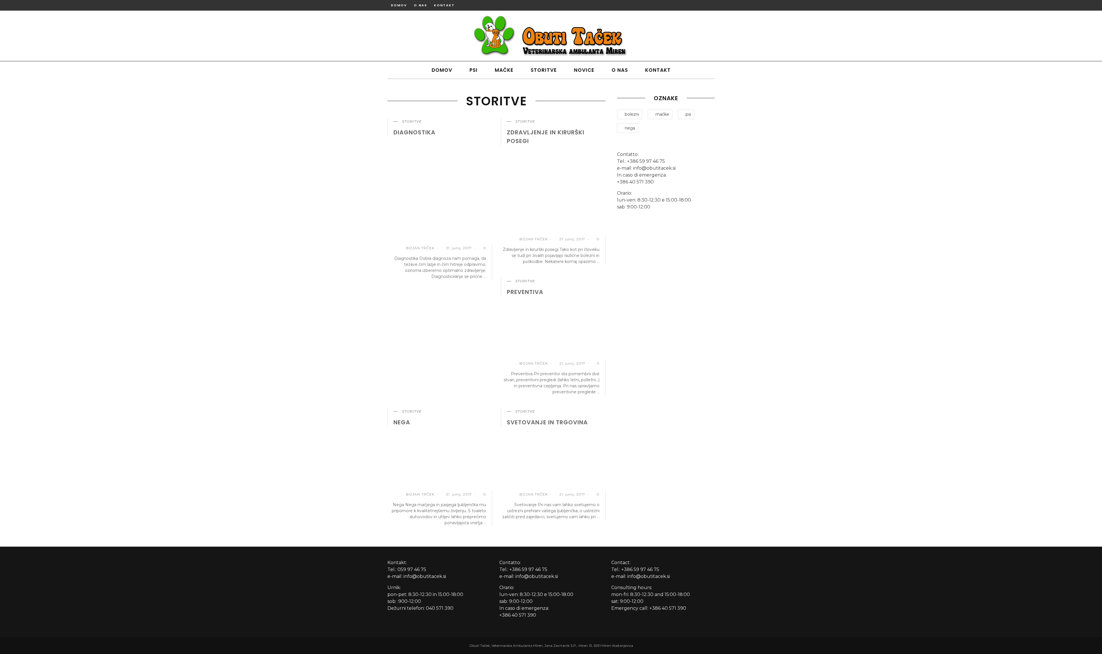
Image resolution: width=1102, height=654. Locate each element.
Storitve (544, 70)
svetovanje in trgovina (547, 422)
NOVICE (584, 70)
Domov (399, 5)
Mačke (504, 70)
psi (688, 114)
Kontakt (444, 5)
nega (401, 422)
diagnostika (414, 132)
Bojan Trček (420, 248)
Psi (473, 70)
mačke (662, 114)
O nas (420, 5)
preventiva (525, 292)
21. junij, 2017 (459, 248)
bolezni (632, 114)
